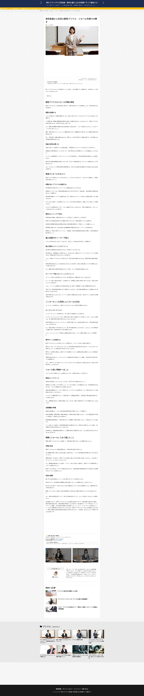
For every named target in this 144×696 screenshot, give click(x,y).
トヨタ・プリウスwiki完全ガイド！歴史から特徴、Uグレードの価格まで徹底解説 (78, 608)
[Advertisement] (72, 67)
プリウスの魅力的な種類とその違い (68, 591)
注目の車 (51, 10)
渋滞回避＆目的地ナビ (78, 5)
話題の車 (46, 10)
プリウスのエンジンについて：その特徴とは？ (47, 656)
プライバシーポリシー (67, 689)
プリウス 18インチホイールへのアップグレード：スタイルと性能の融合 (96, 641)
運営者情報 (58, 689)
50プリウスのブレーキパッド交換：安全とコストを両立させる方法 (96, 657)
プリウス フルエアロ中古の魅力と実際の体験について (64, 656)
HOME (42, 10)
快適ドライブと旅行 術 (54, 5)
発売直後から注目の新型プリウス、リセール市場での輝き (70, 10)
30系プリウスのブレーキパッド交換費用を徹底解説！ (80, 656)
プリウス (56, 10)
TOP (48, 5)
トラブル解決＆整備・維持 (66, 5)
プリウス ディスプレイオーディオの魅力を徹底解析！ (73, 599)
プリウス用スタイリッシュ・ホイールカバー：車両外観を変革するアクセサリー (47, 641)
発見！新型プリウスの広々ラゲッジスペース (63, 640)
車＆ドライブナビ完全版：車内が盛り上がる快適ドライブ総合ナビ (72, 2)
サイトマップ (77, 689)
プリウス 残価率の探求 (77, 639)
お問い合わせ (85, 689)
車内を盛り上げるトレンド (90, 5)
